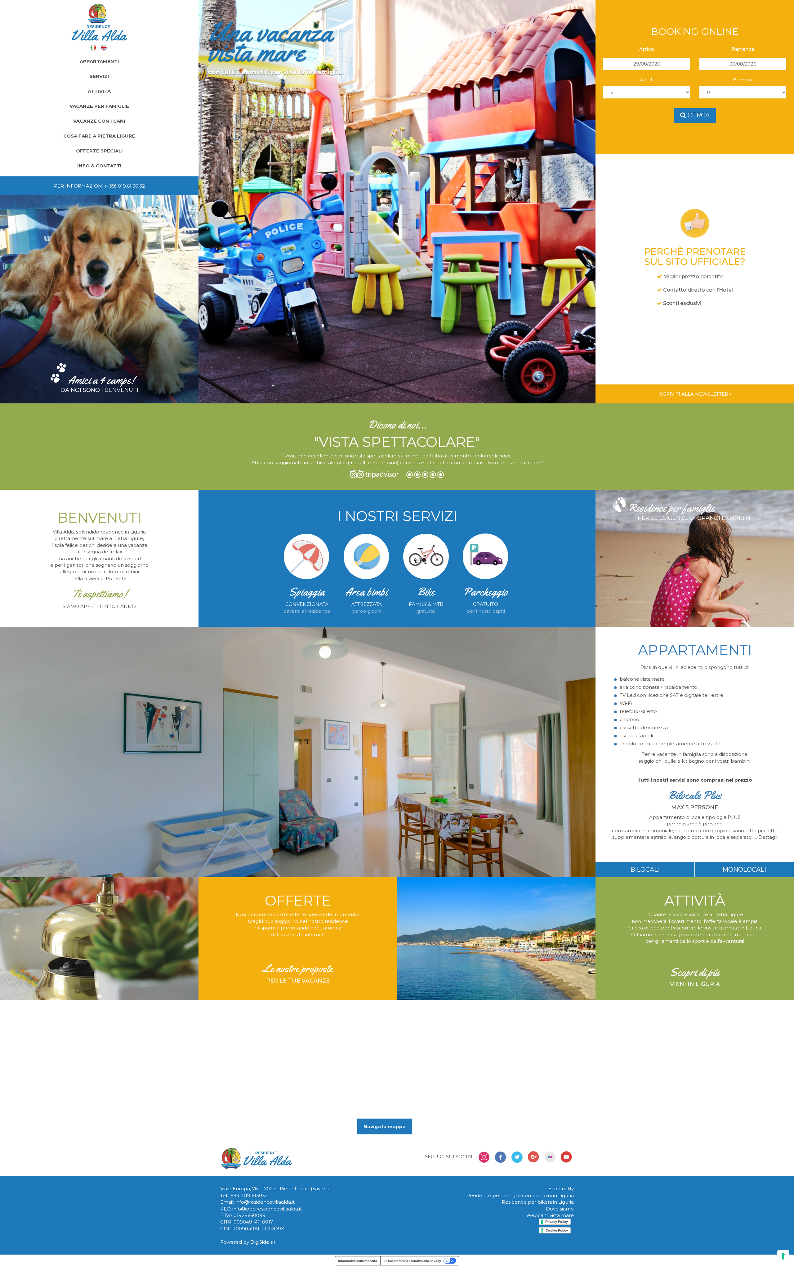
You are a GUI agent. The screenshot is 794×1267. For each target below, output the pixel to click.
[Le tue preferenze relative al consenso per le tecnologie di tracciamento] (783, 1256)
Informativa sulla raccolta (357, 1261)
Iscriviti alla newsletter (693, 394)
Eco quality (561, 1189)
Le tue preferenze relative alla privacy (412, 1261)
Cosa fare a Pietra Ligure (99, 136)
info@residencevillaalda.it (265, 1202)
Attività (99, 91)
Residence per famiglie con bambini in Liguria (520, 1195)
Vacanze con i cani (99, 121)
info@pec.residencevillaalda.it (267, 1209)
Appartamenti (99, 61)
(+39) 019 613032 (248, 1195)
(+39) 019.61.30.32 (125, 186)
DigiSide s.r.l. (264, 1242)
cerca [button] (698, 115)
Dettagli (767, 837)
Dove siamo (560, 1209)
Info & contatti (99, 166)
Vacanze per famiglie (99, 106)
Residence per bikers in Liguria (538, 1202)
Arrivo (646, 49)
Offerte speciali (99, 151)
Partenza (742, 49)
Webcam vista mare (550, 1215)
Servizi (99, 76)
